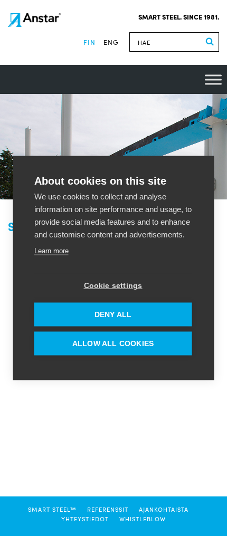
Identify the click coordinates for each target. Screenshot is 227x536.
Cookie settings (113, 286)
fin (89, 42)
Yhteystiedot (85, 518)
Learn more (51, 251)
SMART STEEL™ (52, 509)
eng (111, 42)
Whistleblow (142, 518)
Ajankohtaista (163, 509)
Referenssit (107, 509)
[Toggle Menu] (213, 79)
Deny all (113, 315)
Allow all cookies (113, 344)
